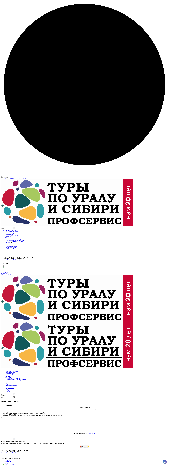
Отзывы (7, 243)
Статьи (7, 250)
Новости (8, 249)
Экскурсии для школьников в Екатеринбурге (16, 240)
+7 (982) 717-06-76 (16, 259)
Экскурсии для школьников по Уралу (14, 241)
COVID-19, (13, 178)
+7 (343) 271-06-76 (7, 259)
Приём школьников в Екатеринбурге (14, 239)
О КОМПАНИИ (7, 242)
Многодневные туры (10, 234)
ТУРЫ (10, 230)
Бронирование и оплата (11, 247)
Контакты (8, 252)
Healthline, (7, 178)
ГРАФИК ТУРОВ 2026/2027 (12, 231)
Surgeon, (21, 178)
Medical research (26, 178)
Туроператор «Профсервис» (8, 274)
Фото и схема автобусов (11, 246)
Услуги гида (8, 236)
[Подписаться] (14, 439)
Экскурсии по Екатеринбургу (12, 235)
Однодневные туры (10, 233)
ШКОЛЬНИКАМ (7, 237)
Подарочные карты (10, 248)
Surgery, (17, 178)
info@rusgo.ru (9, 260)
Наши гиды (8, 245)
